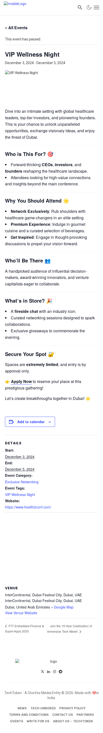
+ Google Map (62, 607)
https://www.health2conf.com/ (28, 506)
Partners (85, 715)
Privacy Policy (72, 708)
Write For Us (38, 721)
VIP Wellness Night (20, 494)
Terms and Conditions (29, 715)
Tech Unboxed (43, 708)
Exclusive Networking (21, 481)
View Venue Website (21, 612)
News (22, 708)
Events (16, 721)
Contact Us (62, 715)
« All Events (16, 27)
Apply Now (21, 381)
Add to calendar (30, 421)
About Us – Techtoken (73, 721)
